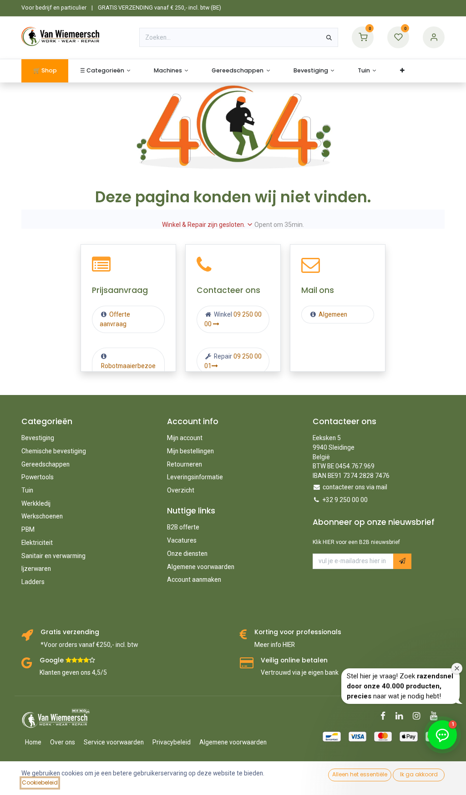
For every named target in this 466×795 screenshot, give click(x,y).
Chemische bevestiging (53, 451)
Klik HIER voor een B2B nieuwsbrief (356, 542)
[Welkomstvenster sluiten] (456, 668)
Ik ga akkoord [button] (419, 774)
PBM (28, 529)
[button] (402, 561)
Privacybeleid (171, 742)
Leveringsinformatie (195, 477)
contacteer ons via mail (355, 487)
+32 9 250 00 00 (345, 499)
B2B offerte (183, 527)
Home (33, 742)
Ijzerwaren (36, 568)
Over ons (62, 742)
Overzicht (180, 490)
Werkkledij (36, 503)
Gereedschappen (45, 464)
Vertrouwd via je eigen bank (300, 672)
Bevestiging (37, 437)
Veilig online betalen (294, 660)
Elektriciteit (37, 542)
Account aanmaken (194, 579)
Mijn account (185, 437)
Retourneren (184, 464)
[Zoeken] (329, 37)
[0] (363, 37)
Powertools (37, 477)
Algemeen (333, 314)
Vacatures (182, 540)
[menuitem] (44, 70)
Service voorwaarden (114, 742)
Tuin (27, 490)
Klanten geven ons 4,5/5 (73, 672)
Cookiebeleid (40, 782)
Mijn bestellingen (190, 451)
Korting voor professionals (297, 632)
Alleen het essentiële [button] (359, 774)
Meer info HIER (274, 644)
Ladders (33, 581)
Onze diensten (187, 553)
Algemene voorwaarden (200, 566)
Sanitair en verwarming (53, 555)
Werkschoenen (42, 516)
